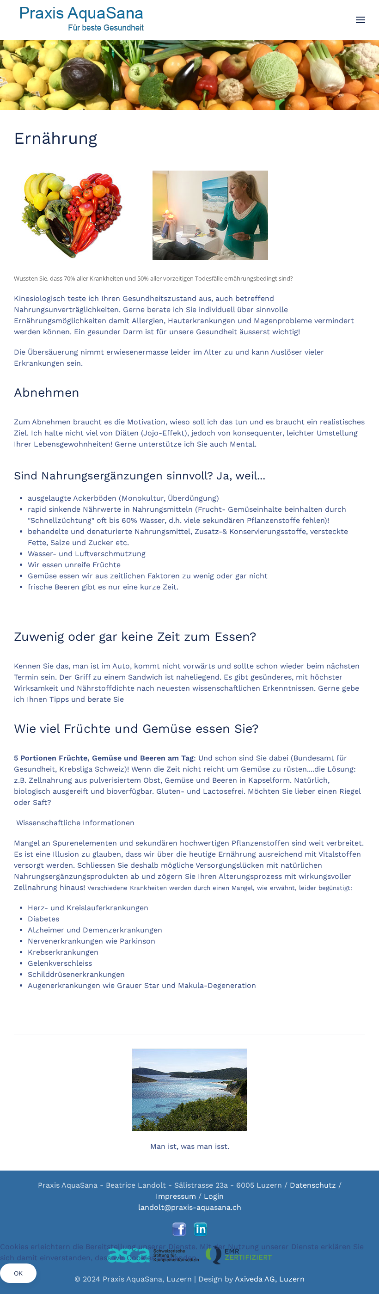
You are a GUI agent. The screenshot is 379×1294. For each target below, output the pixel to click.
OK (18, 1273)
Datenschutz (314, 1185)
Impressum (176, 1196)
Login (214, 1196)
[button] (360, 19)
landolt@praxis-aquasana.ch (189, 1207)
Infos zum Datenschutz (189, 1288)
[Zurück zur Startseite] (81, 20)
